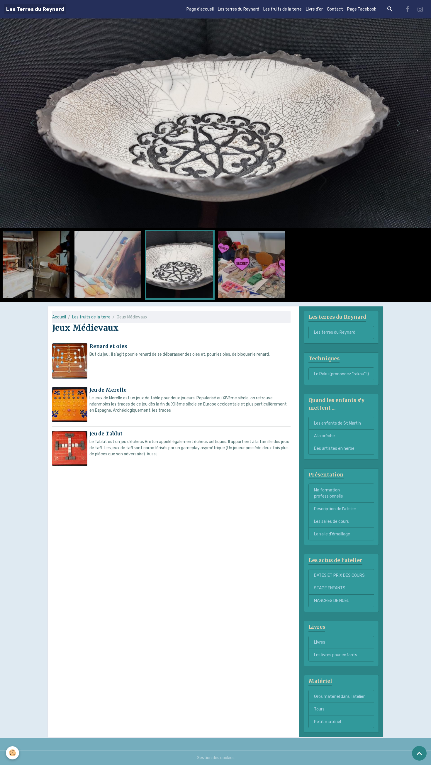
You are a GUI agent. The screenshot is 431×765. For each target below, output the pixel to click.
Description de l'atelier (335, 508)
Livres (319, 642)
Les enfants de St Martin (337, 423)
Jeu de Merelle (108, 390)
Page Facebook (361, 9)
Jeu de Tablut (106, 433)
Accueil (59, 317)
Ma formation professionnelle (328, 493)
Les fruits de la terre (282, 9)
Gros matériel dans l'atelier (339, 696)
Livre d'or (314, 9)
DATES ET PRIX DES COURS (339, 575)
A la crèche (324, 435)
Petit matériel (327, 721)
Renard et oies (108, 346)
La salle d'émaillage (332, 534)
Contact (335, 9)
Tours (319, 709)
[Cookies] (12, 752)
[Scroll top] (419, 753)
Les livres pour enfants (335, 655)
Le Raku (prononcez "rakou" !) (341, 374)
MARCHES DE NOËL (331, 600)
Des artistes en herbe (334, 448)
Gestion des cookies (216, 757)
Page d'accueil (200, 9)
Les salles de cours (331, 521)
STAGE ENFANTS (329, 588)
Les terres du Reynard (238, 9)
